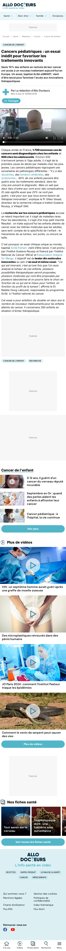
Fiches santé (33, 948)
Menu (59, 948)
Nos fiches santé (22, 802)
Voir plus (33, 528)
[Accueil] (33, 860)
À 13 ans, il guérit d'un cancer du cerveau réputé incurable (45, 481)
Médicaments (39, 877)
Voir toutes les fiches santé (33, 842)
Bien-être (23, 15)
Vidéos (20, 948)
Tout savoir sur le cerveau (15, 829)
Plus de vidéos (19, 542)
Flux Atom (39, 909)
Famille (39, 15)
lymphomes (8, 178)
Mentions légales (12, 897)
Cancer (37, 36)
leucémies (7, 174)
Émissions (58, 15)
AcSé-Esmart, (19, 247)
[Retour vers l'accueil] (33, 6)
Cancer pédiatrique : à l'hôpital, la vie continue (43, 515)
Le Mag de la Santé (50, 872)
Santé (7, 15)
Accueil (6, 36)
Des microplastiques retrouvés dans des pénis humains (30, 637)
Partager (13, 100)
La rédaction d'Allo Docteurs (33, 90)
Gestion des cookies (45, 893)
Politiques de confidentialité (42, 899)
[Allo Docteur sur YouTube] (13, 929)
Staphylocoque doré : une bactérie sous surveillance (45, 826)
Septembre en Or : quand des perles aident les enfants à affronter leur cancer (44, 498)
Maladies (26, 36)
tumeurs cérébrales (31, 174)
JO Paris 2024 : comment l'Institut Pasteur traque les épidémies (31, 686)
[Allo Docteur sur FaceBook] (5, 929)
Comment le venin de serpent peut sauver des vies (31, 734)
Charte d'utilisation (14, 905)
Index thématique (44, 905)
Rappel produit (28, 872)
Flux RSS (7, 909)
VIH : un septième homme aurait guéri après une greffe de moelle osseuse (32, 588)
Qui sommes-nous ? (14, 893)
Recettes (11, 872)
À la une (6, 948)
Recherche (46, 948)
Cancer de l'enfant (52, 36)
